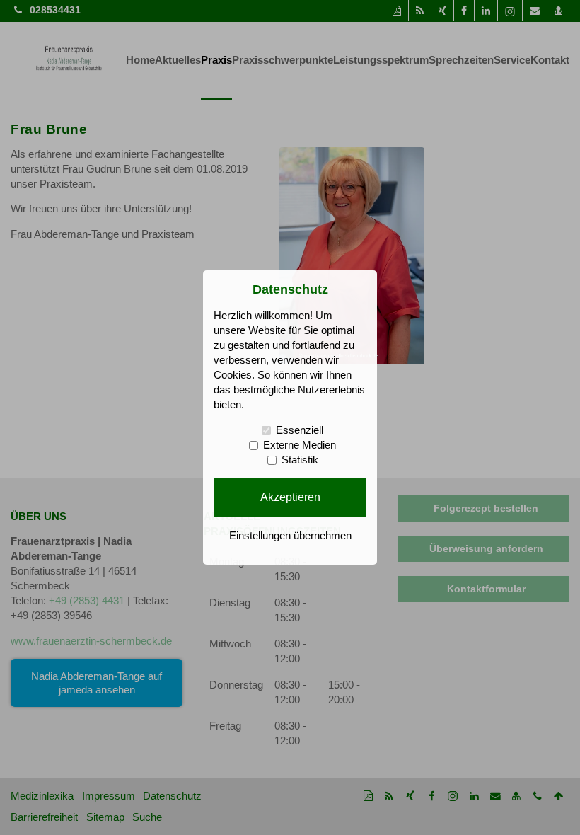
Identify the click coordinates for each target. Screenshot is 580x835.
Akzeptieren (290, 496)
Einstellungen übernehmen (290, 535)
